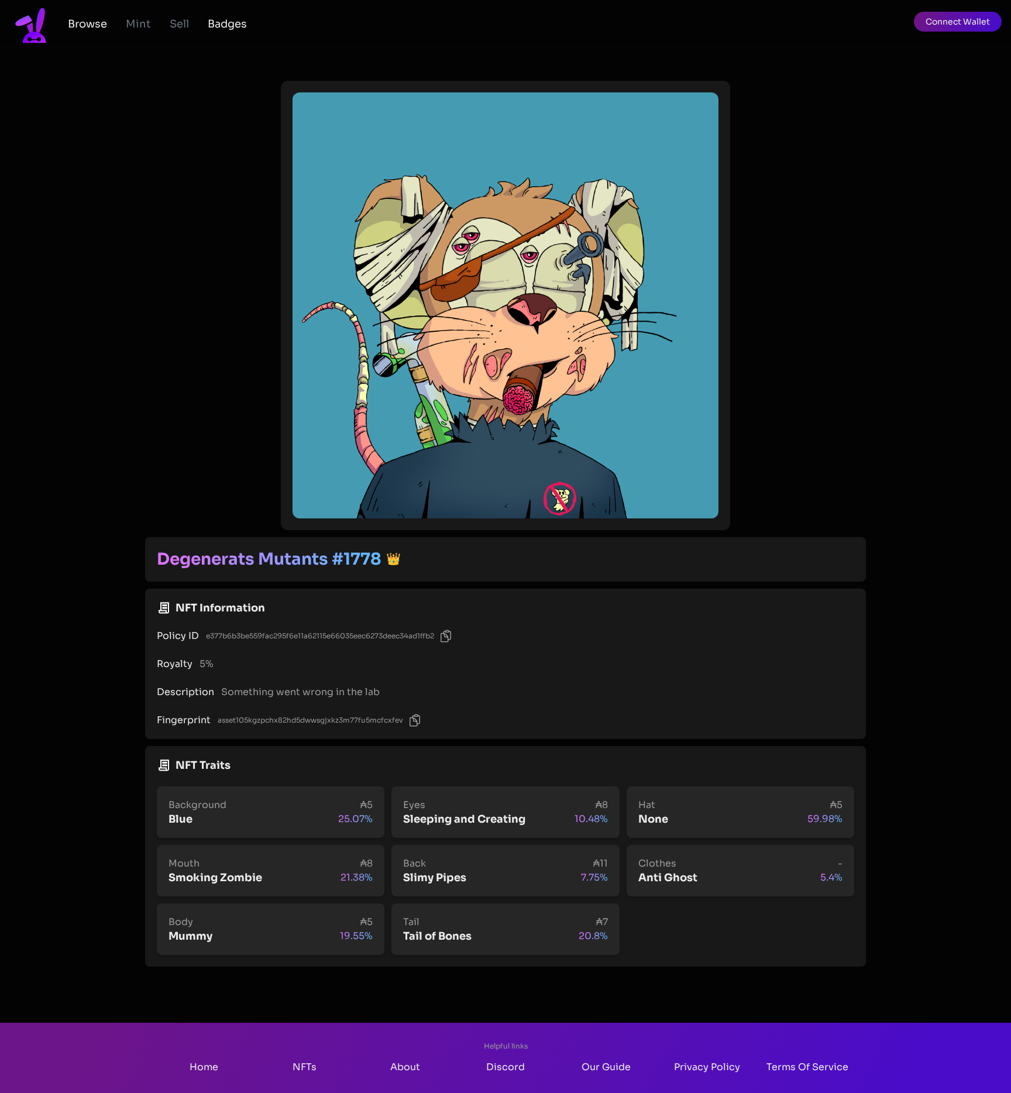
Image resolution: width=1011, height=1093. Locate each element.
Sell (179, 24)
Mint (138, 24)
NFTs (305, 1067)
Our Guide (606, 1067)
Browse (87, 24)
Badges (227, 24)
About (405, 1067)
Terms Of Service (807, 1067)
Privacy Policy (707, 1067)
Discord (505, 1067)
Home (204, 1067)
